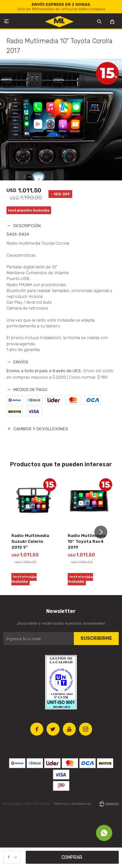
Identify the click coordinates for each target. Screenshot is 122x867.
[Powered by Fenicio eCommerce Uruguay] (109, 804)
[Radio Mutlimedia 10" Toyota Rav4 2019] (89, 501)
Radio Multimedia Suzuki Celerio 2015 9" (30, 541)
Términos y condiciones (72, 804)
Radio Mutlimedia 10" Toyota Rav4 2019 (86, 541)
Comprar (71, 857)
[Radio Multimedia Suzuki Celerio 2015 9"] (33, 501)
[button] (103, 532)
